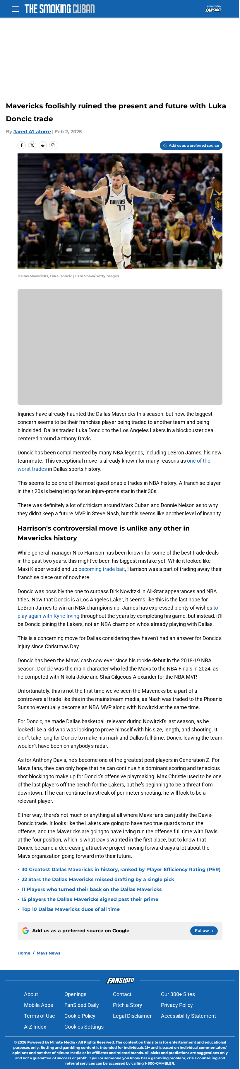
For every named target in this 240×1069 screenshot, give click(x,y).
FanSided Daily (81, 1005)
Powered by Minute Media (51, 1042)
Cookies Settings (84, 1027)
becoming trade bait (101, 569)
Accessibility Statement (188, 1016)
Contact (122, 994)
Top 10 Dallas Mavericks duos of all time (71, 909)
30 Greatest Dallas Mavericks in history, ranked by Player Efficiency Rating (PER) (121, 869)
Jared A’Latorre (32, 131)
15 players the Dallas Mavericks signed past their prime (90, 899)
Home (24, 953)
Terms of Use (39, 1016)
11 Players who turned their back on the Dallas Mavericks (92, 889)
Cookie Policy (79, 1016)
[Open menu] (15, 8)
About (31, 994)
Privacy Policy (177, 1005)
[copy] (53, 145)
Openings (75, 994)
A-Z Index (35, 1027)
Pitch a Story (127, 1005)
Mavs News (48, 953)
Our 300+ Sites (178, 994)
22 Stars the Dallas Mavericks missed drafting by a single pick (98, 879)
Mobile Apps (38, 1005)
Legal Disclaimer (132, 1016)
